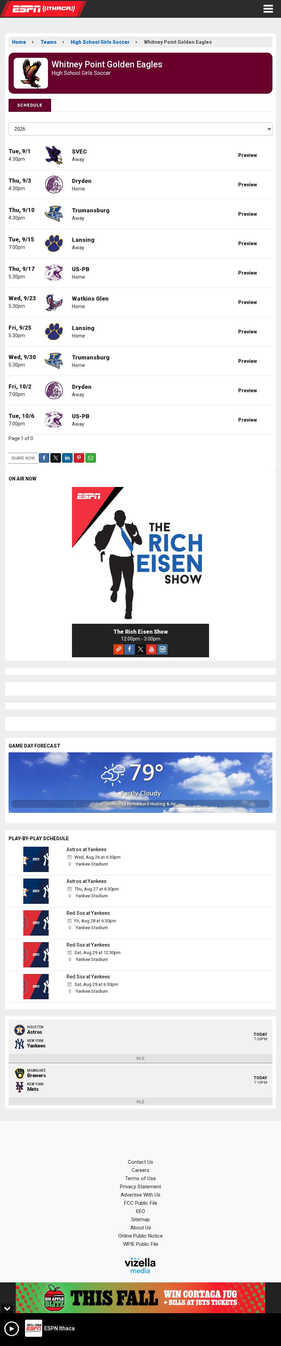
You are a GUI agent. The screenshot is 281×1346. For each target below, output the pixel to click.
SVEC (79, 151)
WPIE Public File (140, 1244)
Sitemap (140, 1219)
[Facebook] (129, 649)
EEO (140, 1211)
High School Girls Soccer (100, 42)
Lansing (83, 239)
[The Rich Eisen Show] (140, 555)
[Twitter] (140, 649)
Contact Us (140, 1162)
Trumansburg (91, 210)
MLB (140, 1058)
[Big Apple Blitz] (140, 1297)
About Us (140, 1228)
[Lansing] (54, 243)
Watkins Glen (90, 298)
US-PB (80, 269)
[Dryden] (54, 184)
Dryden (81, 180)
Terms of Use (140, 1178)
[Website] (118, 649)
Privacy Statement (140, 1187)
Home (19, 42)
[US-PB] (54, 272)
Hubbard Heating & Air (154, 804)
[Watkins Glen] (54, 301)
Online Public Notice (140, 1236)
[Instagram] (162, 649)
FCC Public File (140, 1203)
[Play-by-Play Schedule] (36, 859)
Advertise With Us (140, 1195)
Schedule (29, 105)
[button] (268, 8)
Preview (247, 155)
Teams (48, 42)
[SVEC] (54, 154)
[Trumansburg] (54, 213)
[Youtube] (151, 649)
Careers (140, 1170)
